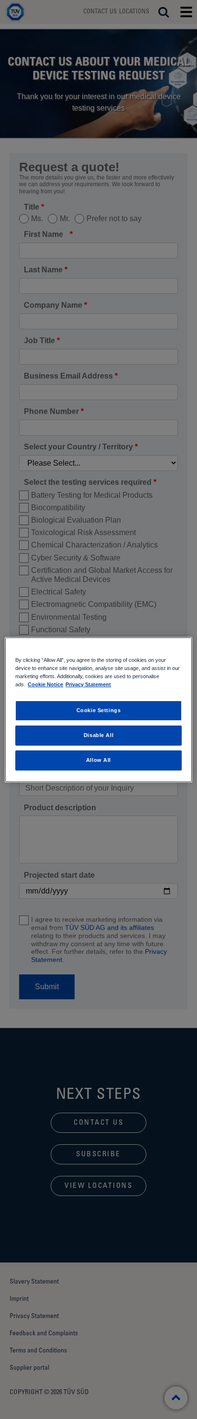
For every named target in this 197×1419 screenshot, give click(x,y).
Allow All (98, 760)
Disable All (98, 735)
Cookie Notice (45, 684)
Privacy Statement (88, 684)
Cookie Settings (99, 710)
